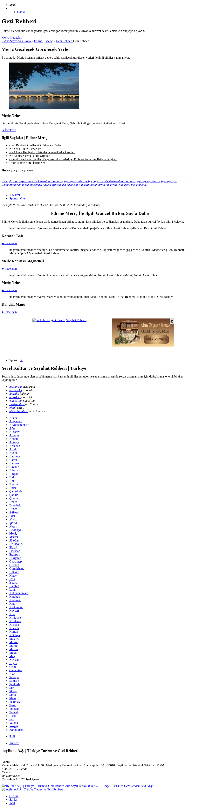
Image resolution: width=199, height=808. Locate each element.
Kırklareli (15, 621)
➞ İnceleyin (9, 130)
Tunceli (13, 712)
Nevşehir (14, 659)
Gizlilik (13, 796)
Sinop (13, 691)
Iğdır (12, 579)
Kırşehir (14, 624)
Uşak (12, 715)
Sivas (12, 698)
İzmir (12, 589)
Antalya (14, 442)
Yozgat (13, 726)
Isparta (13, 582)
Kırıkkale (15, 617)
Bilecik (13, 470)
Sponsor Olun (17, 198)
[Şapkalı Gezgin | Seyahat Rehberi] (59, 320)
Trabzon (14, 708)
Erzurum (14, 554)
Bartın (13, 459)
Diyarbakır (16, 505)
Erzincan (14, 551)
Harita (21, 11)
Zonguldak (16, 729)
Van (11, 719)
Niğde (13, 663)
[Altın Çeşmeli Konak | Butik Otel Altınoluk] (143, 345)
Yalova (13, 722)
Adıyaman (15, 421)
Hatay (13, 575)
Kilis (12, 614)
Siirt (11, 687)
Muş (12, 656)
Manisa (13, 642)
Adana (13, 417)
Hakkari (14, 572)
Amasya (14, 435)
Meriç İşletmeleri (12, 37)
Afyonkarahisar (18, 424)
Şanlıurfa (14, 684)
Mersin (13, 649)
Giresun (14, 565)
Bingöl (13, 473)
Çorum (13, 498)
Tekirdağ (14, 701)
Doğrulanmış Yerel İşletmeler (27, 162)
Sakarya (14, 677)
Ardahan (14, 445)
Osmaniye (15, 670)
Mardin (13, 645)
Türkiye (14, 743)
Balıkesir (14, 456)
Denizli (13, 502)
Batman (14, 463)
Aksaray (14, 431)
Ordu (12, 666)
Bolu (12, 481)
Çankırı (13, 495)
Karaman (15, 600)
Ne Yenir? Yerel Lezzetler (25, 148)
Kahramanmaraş (19, 593)
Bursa (13, 488)
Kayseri (14, 610)
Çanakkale (15, 491)
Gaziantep (15, 561)
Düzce (13, 509)
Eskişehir (15, 558)
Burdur (13, 484)
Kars (12, 603)
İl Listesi (14, 195)
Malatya (14, 638)
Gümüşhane (16, 568)
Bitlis (12, 477)
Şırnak (13, 694)
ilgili (12, 736)
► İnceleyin (9, 243)
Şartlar (13, 799)
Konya (13, 631)
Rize (12, 673)
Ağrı (12, 428)
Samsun (14, 680)
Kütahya (14, 635)
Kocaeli (14, 628)
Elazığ (13, 547)
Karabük (14, 596)
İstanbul (14, 586)
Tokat (12, 705)
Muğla (13, 652)
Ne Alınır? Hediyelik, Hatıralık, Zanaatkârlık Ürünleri (42, 152)
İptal (12, 803)
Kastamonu (16, 607)
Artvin (13, 449)
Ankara (13, 438)
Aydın (13, 452)
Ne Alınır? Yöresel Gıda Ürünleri (29, 155)
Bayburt (14, 466)
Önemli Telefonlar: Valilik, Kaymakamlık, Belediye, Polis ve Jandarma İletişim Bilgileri (63, 159)
